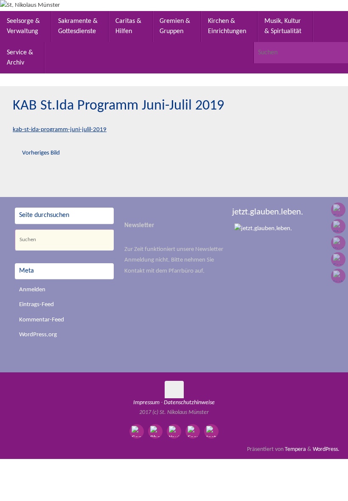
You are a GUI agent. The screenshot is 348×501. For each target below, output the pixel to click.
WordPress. (326, 449)
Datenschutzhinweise (189, 402)
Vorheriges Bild (41, 153)
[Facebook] (338, 259)
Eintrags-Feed (36, 304)
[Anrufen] (338, 226)
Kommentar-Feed (41, 320)
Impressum (146, 402)
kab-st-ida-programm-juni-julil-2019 (60, 130)
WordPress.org (38, 335)
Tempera (295, 449)
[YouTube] (338, 243)
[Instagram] (338, 276)
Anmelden (32, 290)
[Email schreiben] (338, 210)
